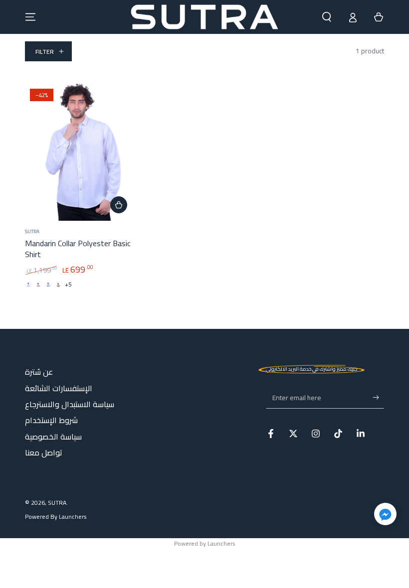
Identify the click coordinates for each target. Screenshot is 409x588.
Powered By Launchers (56, 517)
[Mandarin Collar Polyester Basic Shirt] (80, 152)
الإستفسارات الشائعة (58, 388)
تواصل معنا (43, 452)
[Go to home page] (204, 16)
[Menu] (30, 17)
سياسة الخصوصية (53, 436)
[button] (327, 17)
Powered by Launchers (204, 543)
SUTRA (57, 502)
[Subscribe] (378, 397)
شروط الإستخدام (51, 420)
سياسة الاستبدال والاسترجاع (69, 404)
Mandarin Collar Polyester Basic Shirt (78, 249)
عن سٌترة (39, 371)
